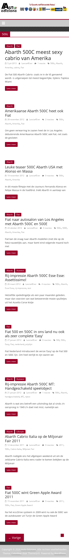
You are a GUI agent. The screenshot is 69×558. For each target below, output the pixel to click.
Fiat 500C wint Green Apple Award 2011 (33, 494)
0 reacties (49, 175)
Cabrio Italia (16, 449)
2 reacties (49, 119)
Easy (7, 344)
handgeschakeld (12, 396)
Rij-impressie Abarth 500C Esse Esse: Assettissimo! (35, 277)
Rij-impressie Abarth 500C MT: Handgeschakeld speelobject (30, 386)
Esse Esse (9, 288)
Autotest (20, 270)
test (29, 288)
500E (64, 228)
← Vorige (14, 538)
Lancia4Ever (27, 63)
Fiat (18, 46)
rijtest (27, 396)
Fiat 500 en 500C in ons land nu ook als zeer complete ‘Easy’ (35, 333)
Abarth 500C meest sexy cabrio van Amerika (33, 54)
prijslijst (28, 344)
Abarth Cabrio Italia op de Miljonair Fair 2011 (34, 438)
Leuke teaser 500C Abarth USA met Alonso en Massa (34, 169)
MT (22, 396)
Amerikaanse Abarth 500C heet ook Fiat (34, 112)
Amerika (9, 67)
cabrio (16, 67)
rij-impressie (20, 288)
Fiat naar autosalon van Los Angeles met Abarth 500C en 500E (34, 221)
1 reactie (41, 63)
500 (58, 340)
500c (52, 63)
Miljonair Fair (28, 449)
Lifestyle (20, 431)
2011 (61, 445)
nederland (19, 344)
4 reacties (45, 284)
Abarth (10, 46)
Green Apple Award (24, 505)
